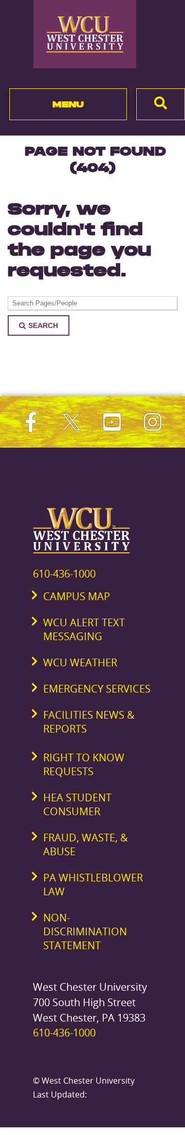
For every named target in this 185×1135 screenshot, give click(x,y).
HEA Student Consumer (77, 804)
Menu (68, 104)
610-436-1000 (64, 574)
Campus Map (76, 596)
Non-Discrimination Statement (85, 931)
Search (43, 325)
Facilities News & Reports (89, 722)
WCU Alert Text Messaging (84, 629)
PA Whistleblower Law (93, 884)
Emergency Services (97, 689)
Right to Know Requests (83, 764)
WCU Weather (80, 662)
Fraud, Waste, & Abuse (85, 844)
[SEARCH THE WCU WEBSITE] (160, 104)
